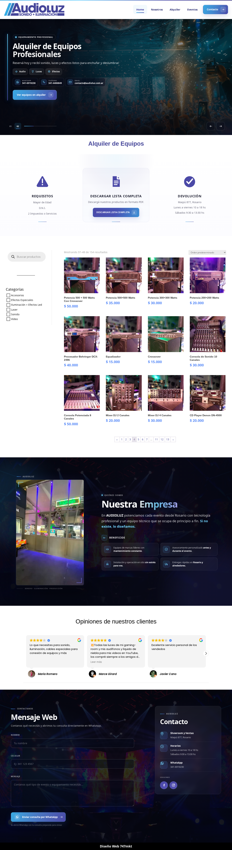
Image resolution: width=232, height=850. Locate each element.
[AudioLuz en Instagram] (173, 785)
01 (10, 126)
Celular (15, 756)
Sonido (15, 314)
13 (167, 439)
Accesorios (17, 295)
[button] (26, 653)
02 (18, 126)
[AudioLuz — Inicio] (34, 9)
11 (156, 439)
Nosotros (157, 9)
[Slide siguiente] (220, 126)
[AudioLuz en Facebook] (164, 785)
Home (140, 9)
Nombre (15, 735)
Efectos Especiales (22, 300)
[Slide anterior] (211, 126)
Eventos (192, 9)
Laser (14, 309)
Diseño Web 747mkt (116, 846)
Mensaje (15, 776)
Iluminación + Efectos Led (26, 305)
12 (162, 439)
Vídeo (14, 319)
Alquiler (175, 9)
